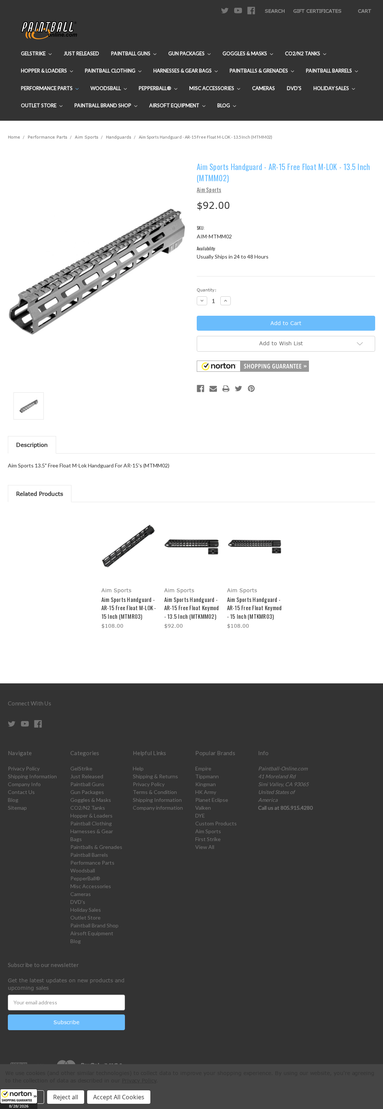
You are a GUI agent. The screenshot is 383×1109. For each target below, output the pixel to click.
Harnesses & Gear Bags (183, 71)
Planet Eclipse (211, 800)
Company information (158, 807)
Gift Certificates (317, 11)
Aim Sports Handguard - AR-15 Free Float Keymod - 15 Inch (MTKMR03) (254, 607)
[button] (18, 1099)
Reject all (65, 1097)
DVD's (294, 88)
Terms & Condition (155, 792)
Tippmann (207, 776)
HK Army (205, 792)
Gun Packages (187, 53)
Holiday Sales (331, 88)
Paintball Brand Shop (103, 105)
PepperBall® (155, 88)
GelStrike (34, 53)
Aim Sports (208, 831)
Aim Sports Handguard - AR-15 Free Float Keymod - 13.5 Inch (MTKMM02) (191, 607)
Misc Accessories (212, 88)
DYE (200, 815)
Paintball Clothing (111, 71)
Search (275, 11)
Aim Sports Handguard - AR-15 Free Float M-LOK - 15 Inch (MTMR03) (128, 607)
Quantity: (207, 289)
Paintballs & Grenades (259, 71)
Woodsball (106, 88)
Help (138, 768)
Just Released (81, 53)
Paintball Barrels (329, 71)
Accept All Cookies (118, 1097)
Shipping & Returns (155, 776)
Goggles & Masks (245, 53)
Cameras (263, 88)
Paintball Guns (131, 53)
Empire (203, 768)
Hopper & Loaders (44, 71)
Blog (224, 105)
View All (204, 847)
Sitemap (17, 807)
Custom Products (216, 823)
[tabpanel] (128, 571)
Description (32, 444)
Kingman (205, 784)
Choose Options (128, 552)
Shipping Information (32, 776)
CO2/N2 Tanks (303, 53)
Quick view (128, 539)
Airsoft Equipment (174, 105)
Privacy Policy (24, 768)
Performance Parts (47, 88)
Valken (203, 807)
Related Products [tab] (39, 493)
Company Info (24, 784)
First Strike (208, 839)
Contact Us (21, 792)
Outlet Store (39, 105)
